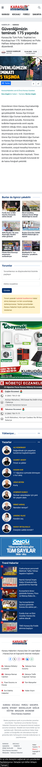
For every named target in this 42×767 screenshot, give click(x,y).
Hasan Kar (18, 470)
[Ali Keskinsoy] (6, 450)
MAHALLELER (25, 708)
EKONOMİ (29, 711)
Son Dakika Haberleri (7, 692)
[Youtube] (23, 659)
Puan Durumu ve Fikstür (9, 683)
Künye (19, 748)
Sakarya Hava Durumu (29, 667)
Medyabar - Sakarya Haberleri (12, 753)
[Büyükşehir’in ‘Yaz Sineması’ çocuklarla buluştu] (31, 245)
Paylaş (7, 83)
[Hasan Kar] (6, 472)
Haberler (6, 25)
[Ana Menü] (3, 7)
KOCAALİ (16, 14)
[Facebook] (10, 659)
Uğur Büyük (18, 482)
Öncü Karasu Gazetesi (21, 714)
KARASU (5, 14)
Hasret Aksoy (19, 460)
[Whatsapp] (32, 659)
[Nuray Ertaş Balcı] (6, 528)
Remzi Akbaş (19, 505)
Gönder (7, 290)
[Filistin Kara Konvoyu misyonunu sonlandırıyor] (11, 245)
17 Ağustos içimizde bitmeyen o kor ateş (26, 474)
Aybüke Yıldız (19, 516)
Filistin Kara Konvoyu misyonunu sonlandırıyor (10, 254)
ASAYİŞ (5, 708)
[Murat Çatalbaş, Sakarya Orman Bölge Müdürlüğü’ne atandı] (31, 206)
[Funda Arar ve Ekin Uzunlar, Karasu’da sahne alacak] (11, 206)
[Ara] (39, 7)
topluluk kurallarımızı (24, 298)
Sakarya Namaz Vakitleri (9, 675)
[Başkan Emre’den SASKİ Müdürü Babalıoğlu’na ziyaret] (31, 226)
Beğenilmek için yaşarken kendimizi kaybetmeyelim (24, 451)
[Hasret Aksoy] (6, 461)
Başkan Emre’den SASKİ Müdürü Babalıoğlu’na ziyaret (31, 234)
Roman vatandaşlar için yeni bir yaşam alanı (25, 496)
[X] (14, 659)
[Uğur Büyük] (6, 483)
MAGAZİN (19, 711)
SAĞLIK (36, 708)
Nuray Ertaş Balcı (21, 527)
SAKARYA (37, 14)
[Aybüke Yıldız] (6, 517)
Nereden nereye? (20, 507)
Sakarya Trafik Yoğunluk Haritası (29, 675)
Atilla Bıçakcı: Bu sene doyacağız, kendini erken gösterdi (10, 234)
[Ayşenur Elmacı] (6, 495)
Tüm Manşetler (30, 682)
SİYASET (13, 708)
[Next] (27, 659)
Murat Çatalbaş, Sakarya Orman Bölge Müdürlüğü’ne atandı (30, 215)
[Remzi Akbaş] (6, 506)
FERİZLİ (26, 14)
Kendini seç (18, 519)
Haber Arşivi (30, 691)
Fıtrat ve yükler (19, 463)
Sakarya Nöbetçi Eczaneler (9, 667)
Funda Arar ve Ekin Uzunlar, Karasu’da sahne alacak (9, 215)
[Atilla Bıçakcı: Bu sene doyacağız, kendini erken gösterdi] (11, 226)
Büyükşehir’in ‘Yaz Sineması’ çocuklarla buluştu (29, 254)
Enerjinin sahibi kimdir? (23, 530)
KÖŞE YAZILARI (7, 748)
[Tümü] (39, 433)
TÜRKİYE (17, 746)
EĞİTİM (10, 711)
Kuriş (15, 485)
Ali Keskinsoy (19, 447)
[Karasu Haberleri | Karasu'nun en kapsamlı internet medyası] (21, 7)
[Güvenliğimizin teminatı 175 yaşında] (21, 68)
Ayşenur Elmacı (20, 492)
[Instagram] (19, 659)
